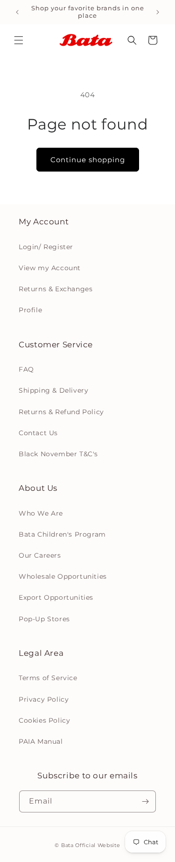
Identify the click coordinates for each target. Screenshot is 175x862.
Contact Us (38, 433)
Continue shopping (87, 159)
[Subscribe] (145, 801)
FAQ (26, 369)
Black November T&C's (58, 454)
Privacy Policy (44, 699)
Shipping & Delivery (53, 390)
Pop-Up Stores (44, 619)
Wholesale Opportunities (63, 576)
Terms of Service (48, 678)
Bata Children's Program (62, 534)
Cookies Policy (44, 720)
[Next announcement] (157, 12)
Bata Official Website (90, 845)
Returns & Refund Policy (61, 412)
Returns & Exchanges (55, 289)
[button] (18, 40)
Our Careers (40, 555)
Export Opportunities (56, 597)
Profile (30, 310)
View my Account (50, 268)
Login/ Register (46, 247)
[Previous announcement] (17, 12)
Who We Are (41, 513)
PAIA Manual (41, 741)
